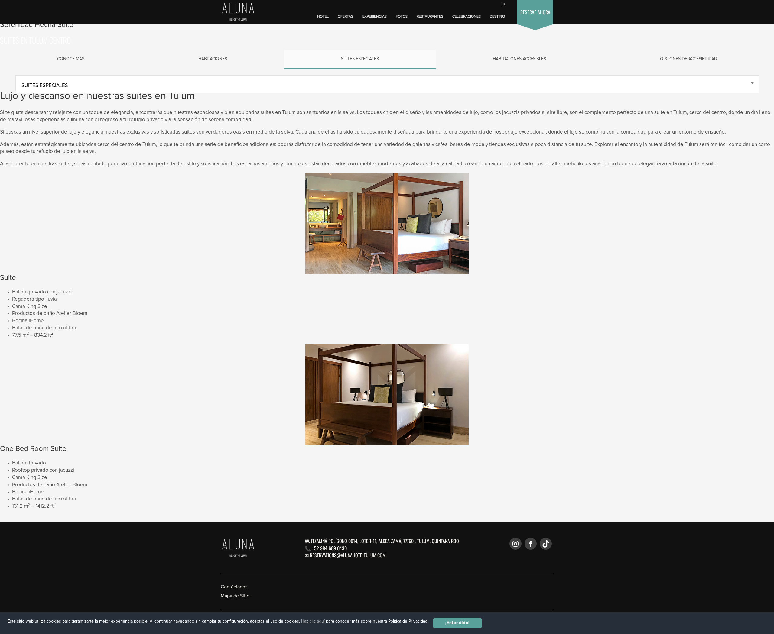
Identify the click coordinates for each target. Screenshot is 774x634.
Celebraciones (466, 16)
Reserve (535, 12)
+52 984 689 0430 (329, 548)
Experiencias (374, 16)
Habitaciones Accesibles (519, 59)
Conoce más (70, 59)
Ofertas (345, 16)
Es (503, 4)
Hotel (323, 16)
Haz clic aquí (313, 621)
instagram (515, 544)
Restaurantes (430, 16)
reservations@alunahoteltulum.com (348, 555)
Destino (497, 16)
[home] (236, 12)
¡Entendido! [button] (457, 623)
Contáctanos (234, 586)
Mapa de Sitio (235, 596)
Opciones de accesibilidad (688, 59)
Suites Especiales (360, 59)
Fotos (402, 16)
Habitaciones (212, 59)
